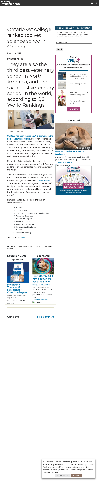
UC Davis (38, 246)
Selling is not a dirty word (77, 102)
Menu (92, 3)
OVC (32, 246)
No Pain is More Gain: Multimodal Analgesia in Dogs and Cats (78, 76)
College (19, 246)
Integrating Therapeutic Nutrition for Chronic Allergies (17, 288)
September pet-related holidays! (79, 85)
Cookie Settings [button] (63, 475)
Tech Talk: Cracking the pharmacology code (79, 93)
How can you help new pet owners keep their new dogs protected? (42, 280)
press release (44, 180)
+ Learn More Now (63, 162)
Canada (12, 246)
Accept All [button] (76, 475)
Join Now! (73, 109)
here (23, 237)
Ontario (26, 246)
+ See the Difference (40, 299)
